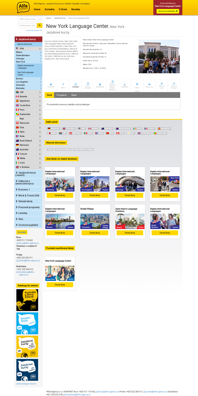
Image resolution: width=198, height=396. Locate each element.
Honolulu (20, 85)
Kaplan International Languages (26, 67)
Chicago (20, 58)
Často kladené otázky (83, 149)
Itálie (22, 132)
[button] (51, 85)
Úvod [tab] (49, 95)
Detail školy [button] (60, 195)
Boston (19, 78)
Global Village (87, 209)
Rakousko (24, 123)
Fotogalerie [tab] (62, 95)
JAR (21, 92)
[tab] (28, 49)
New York (20, 62)
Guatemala (25, 114)
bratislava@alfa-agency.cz (26, 273)
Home (37, 9)
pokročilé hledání (33, 30)
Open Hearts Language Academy (126, 210)
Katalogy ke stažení (28, 285)
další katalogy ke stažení (26, 384)
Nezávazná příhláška (167, 11)
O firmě (63, 9)
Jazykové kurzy (60, 18)
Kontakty (50, 9)
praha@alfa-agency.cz (29, 260)
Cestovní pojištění (28, 225)
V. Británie (24, 167)
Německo (24, 145)
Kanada (23, 96)
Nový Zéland (26, 141)
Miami (19, 52)
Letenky (22, 213)
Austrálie (24, 150)
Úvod (50, 149)
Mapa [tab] (74, 95)
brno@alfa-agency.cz (29, 243)
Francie (23, 154)
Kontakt (22, 232)
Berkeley (20, 88)
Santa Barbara (23, 55)
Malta (22, 158)
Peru (22, 110)
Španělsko (25, 101)
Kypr (22, 119)
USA (22, 49)
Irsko (22, 163)
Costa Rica (25, 105)
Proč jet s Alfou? (63, 149)
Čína (22, 127)
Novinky (75, 9)
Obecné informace (24, 44)
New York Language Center (25, 73)
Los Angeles (22, 82)
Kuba (22, 136)
